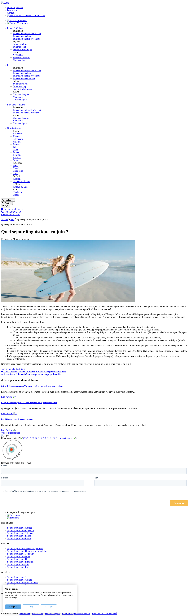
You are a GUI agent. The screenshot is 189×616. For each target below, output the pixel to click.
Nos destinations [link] (14, 128)
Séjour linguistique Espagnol (20, 530)
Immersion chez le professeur (26, 39)
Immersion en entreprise (24, 78)
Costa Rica (18, 171)
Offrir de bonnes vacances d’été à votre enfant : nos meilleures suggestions (31, 386)
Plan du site (37, 613)
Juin (3, 369)
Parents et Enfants (21, 57)
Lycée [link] (10, 65)
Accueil (4, 219)
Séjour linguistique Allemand (20, 533)
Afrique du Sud (20, 187)
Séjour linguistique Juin (18, 564)
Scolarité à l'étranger (22, 49)
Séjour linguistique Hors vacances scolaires (27, 551)
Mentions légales (52, 613)
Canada (16, 168)
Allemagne (18, 139)
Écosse (16, 144)
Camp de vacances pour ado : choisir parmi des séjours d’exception (29, 403)
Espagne (17, 141)
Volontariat (18, 54)
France (16, 152)
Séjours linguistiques (15, 369)
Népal (16, 195)
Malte (15, 149)
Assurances (24, 613)
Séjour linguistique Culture (19, 579)
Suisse (16, 160)
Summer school (20, 44)
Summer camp (19, 46)
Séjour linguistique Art (17, 577)
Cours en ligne (20, 60)
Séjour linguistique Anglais (19, 527)
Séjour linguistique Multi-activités (22, 582)
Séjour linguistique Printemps (20, 561)
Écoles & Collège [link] (15, 28)
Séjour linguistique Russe (19, 538)
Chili (15, 173)
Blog (12, 219)
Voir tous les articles (10, 432)
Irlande (16, 136)
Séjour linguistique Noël (18, 556)
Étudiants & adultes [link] (16, 104)
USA (15, 165)
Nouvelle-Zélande (21, 181)
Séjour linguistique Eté (17, 567)
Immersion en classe (22, 36)
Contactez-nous (66, 438)
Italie (15, 147)
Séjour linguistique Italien (19, 535)
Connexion (21, 20)
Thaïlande (17, 192)
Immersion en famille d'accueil (27, 33)
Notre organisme (15, 7)
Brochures (12, 10)
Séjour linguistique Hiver (18, 559)
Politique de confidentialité (104, 613)
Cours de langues (21, 94)
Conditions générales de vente (76, 613)
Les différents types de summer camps (16, 419)
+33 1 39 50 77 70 (36, 15)
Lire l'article (7, 397)
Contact (10, 13)
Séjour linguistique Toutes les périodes (25, 548)
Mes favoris (22, 23)
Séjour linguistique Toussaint (20, 553)
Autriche (17, 157)
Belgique (17, 155)
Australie (17, 179)
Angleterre (18, 133)
